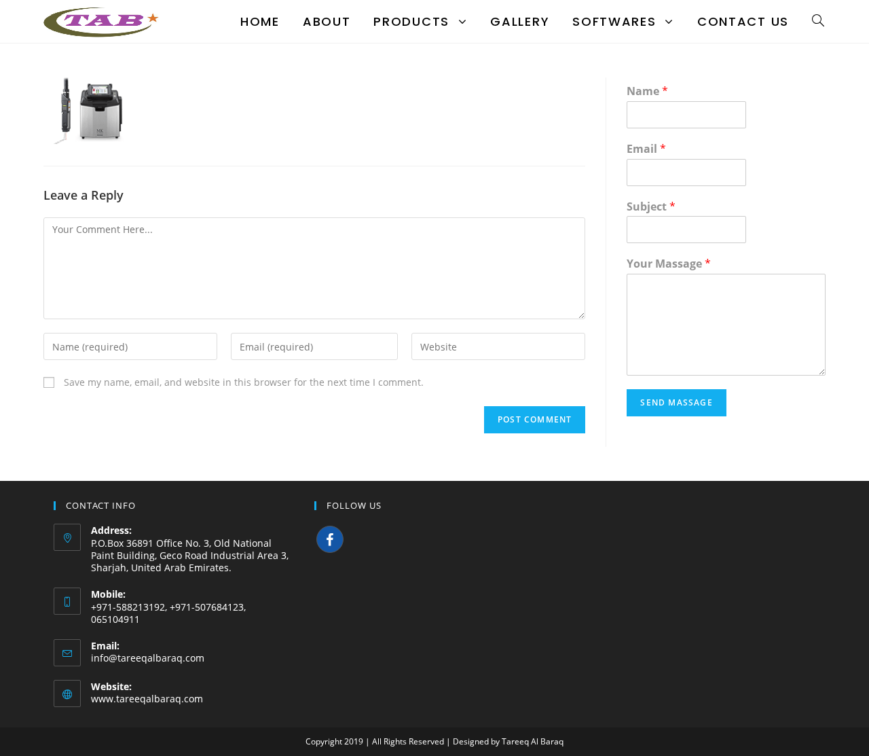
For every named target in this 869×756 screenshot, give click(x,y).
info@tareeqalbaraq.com (147, 657)
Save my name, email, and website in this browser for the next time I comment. (244, 382)
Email (646, 149)
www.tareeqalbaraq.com (147, 698)
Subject (651, 207)
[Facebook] (330, 539)
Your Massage (669, 264)
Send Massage (676, 402)
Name (647, 91)
